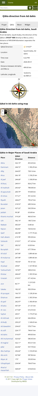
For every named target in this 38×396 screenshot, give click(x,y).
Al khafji (4, 322)
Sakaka (3, 289)
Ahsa (2, 175)
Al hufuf (4, 253)
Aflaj (2, 171)
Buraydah (4, 249)
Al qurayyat (5, 293)
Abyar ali (4, 359)
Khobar (3, 274)
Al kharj (3, 183)
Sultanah (4, 241)
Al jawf (3, 179)
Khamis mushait (7, 216)
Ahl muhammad (7, 339)
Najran (3, 229)
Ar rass (3, 310)
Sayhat (3, 314)
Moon (19, 25)
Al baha (3, 306)
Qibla (12, 25)
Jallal (2, 347)
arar (2, 284)
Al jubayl (4, 266)
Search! (35, 8)
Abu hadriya (5, 351)
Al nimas (4, 196)
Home (10, 2)
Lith (2, 221)
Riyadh (3, 200)
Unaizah (4, 278)
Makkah (4, 225)
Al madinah (5, 188)
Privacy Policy (19, 377)
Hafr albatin (5, 237)
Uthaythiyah (5, 363)
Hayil (2, 262)
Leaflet (25, 147)
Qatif (2, 233)
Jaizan (3, 208)
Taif (2, 245)
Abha (3, 163)
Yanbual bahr (6, 270)
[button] (4, 111)
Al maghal (4, 343)
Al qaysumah (6, 192)
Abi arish (4, 355)
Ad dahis (4, 334)
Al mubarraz (5, 258)
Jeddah (3, 212)
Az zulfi (3, 330)
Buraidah (4, 204)
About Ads (29, 377)
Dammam (4, 167)
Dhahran (4, 297)
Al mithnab (5, 318)
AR (36, 2)
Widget (27, 25)
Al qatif (3, 302)
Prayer (4, 25)
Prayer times (27, 379)
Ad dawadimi (6, 326)
